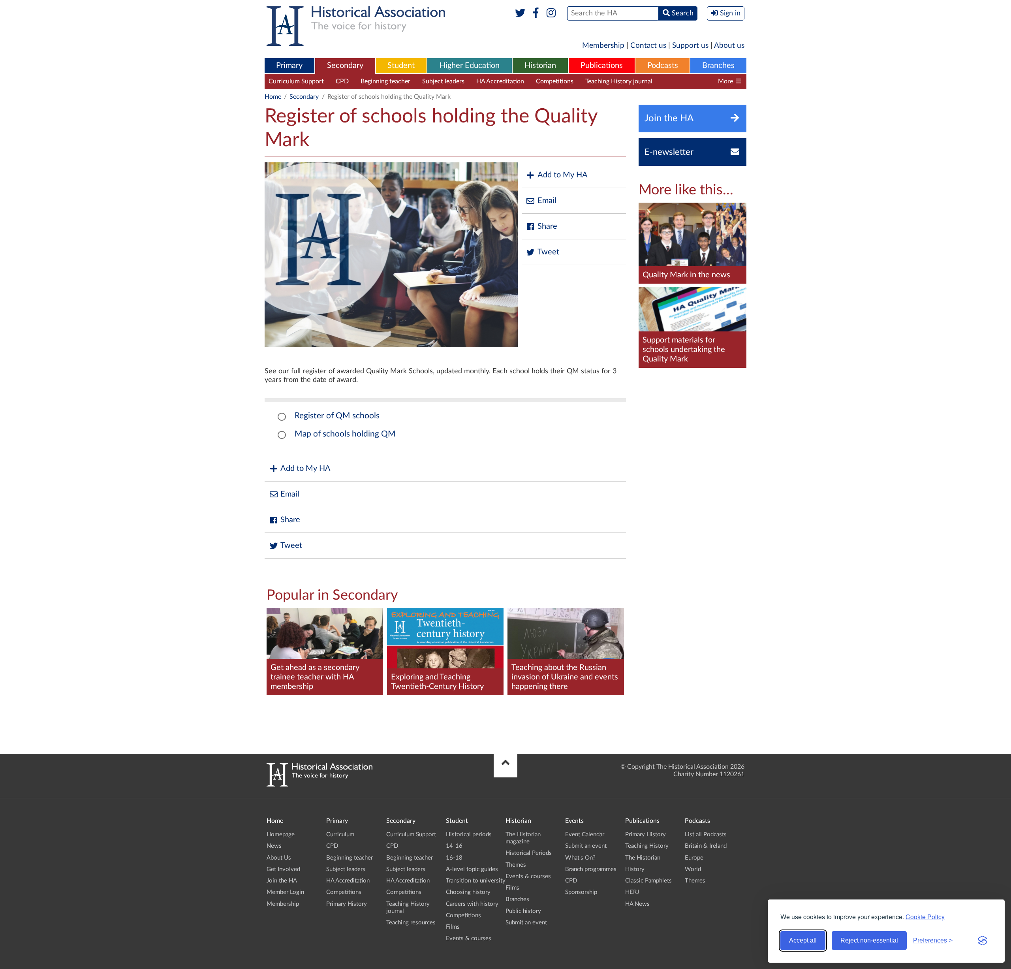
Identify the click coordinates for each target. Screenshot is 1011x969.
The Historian (642, 858)
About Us (279, 858)
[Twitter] (520, 13)
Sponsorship (581, 892)
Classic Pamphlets (648, 881)
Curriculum (340, 834)
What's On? (580, 858)
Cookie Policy (925, 916)
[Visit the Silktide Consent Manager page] (982, 940)
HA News (637, 904)
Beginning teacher (385, 81)
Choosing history (468, 892)
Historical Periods (529, 853)
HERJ (632, 892)
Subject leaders (443, 81)
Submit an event (526, 923)
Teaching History (647, 846)
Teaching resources (690, 81)
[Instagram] (551, 13)
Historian (540, 66)
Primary (289, 66)
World (693, 869)
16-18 (454, 858)
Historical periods (469, 834)
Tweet (548, 252)
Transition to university (476, 881)
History (635, 869)
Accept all (803, 940)
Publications (602, 66)
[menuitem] (289, 66)
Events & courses (468, 938)
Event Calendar (584, 834)
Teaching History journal (618, 81)
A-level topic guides (472, 869)
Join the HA (282, 881)
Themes (516, 865)
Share (547, 226)
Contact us (648, 45)
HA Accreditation (500, 81)
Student (401, 66)
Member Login (285, 892)
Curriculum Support (296, 81)
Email (546, 201)
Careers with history (472, 904)
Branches (718, 66)
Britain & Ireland (706, 846)
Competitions (554, 81)
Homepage (281, 834)
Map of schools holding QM (345, 434)
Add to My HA (562, 175)
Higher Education (470, 66)
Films (453, 927)
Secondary (345, 66)
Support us (690, 45)
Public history (523, 911)
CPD (342, 81)
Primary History (346, 904)
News (274, 846)
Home (273, 97)
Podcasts (662, 66)
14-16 (454, 846)
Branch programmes (590, 869)
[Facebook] (535, 13)
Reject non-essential (869, 940)
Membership (603, 45)
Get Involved (283, 869)
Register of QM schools (337, 416)
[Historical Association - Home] (319, 784)
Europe (694, 858)
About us (729, 45)
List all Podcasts (706, 834)
